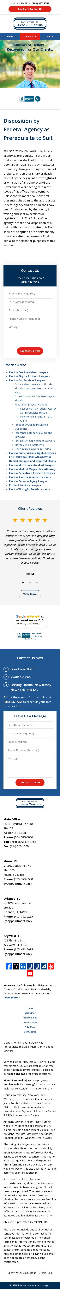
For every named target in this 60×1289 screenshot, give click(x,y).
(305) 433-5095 (23, 949)
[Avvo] (44, 966)
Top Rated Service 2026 (29, 620)
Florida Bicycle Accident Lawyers (29, 376)
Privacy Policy (30, 1017)
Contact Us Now (30, 351)
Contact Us (30, 36)
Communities (30, 1022)
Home (10, 36)
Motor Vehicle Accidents (29, 445)
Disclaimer (30, 1012)
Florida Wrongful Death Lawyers (29, 489)
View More (30, 594)
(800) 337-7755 (26, 842)
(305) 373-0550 (23, 879)
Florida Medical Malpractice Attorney (32, 469)
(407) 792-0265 (23, 916)
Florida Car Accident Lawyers (27, 380)
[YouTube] (30, 973)
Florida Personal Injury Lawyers (28, 481)
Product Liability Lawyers (25, 485)
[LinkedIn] (23, 966)
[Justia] (30, 966)
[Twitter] (16, 966)
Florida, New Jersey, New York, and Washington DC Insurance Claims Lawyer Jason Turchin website (27, 1099)
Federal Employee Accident (31, 404)
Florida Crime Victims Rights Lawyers (32, 453)
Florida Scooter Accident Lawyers (30, 477)
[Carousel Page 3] (36, 582)
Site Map (30, 1027)
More (50, 36)
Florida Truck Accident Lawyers (28, 372)
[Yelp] (51, 966)
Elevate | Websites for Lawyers (30, 1285)
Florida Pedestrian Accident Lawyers (32, 473)
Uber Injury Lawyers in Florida (33, 449)
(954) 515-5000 (23, 837)
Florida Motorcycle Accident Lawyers (32, 465)
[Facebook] (9, 966)
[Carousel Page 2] (30, 582)
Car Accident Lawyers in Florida (33, 384)
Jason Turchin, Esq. (41, 1272)
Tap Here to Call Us (30, 9)
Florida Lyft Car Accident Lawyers (35, 440)
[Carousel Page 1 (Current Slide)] (23, 582)
